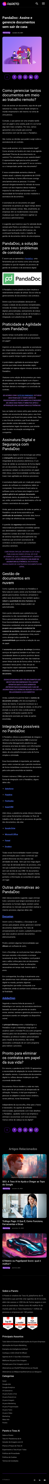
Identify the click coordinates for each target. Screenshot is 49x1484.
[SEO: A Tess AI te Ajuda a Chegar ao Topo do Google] (24, 1166)
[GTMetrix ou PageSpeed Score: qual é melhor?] (24, 1245)
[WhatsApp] (25, 77)
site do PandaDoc (25, 395)
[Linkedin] (30, 77)
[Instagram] (35, 1480)
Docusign (7, 916)
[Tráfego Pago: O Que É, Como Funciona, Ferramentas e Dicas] (24, 1206)
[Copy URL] (36, 77)
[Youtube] (45, 1480)
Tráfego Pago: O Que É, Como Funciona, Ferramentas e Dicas (22, 1223)
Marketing (6, 32)
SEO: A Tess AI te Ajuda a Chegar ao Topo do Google (23, 1183)
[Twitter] (19, 77)
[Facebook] (14, 77)
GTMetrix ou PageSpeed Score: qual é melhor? (21, 1262)
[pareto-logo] (7, 4)
